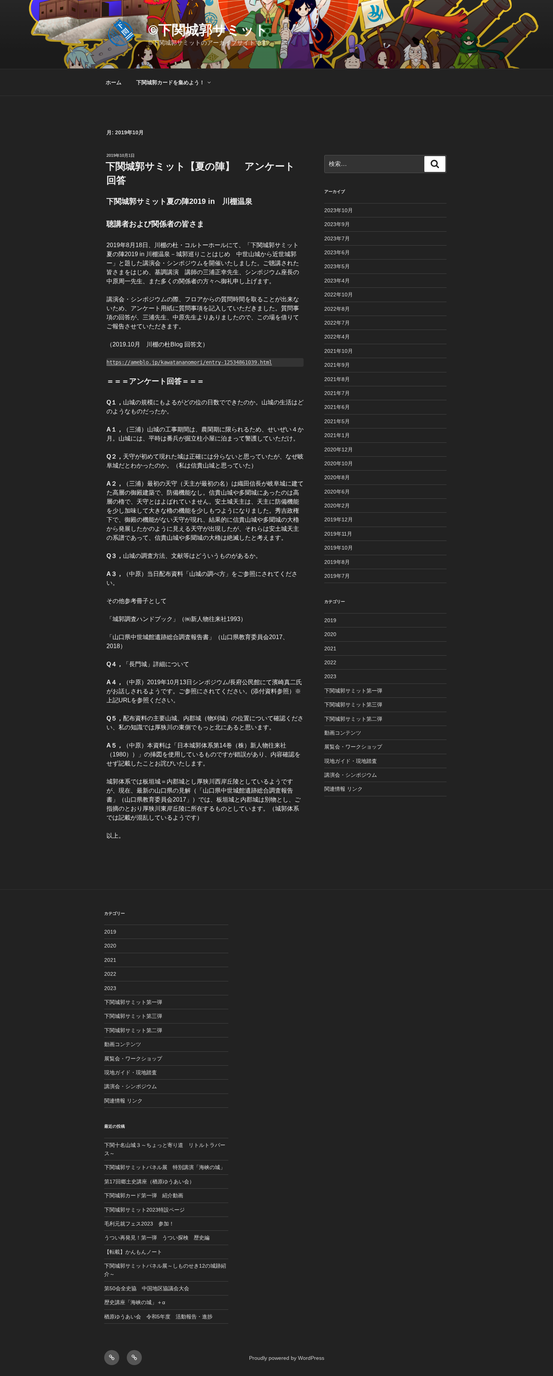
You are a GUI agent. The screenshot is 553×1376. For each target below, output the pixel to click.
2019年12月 (338, 519)
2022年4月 (337, 337)
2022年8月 (337, 309)
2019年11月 (338, 534)
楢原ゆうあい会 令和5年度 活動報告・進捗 (158, 1317)
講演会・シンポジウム (350, 775)
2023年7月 (337, 238)
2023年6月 (337, 252)
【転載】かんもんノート (133, 1252)
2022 (330, 662)
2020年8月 (337, 477)
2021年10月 (338, 351)
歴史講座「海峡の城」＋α (134, 1302)
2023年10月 (338, 210)
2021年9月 (337, 365)
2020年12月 (338, 450)
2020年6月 (337, 492)
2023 (330, 676)
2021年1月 (337, 435)
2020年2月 (337, 506)
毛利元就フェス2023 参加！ (139, 1224)
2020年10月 (338, 463)
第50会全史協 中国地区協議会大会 (146, 1288)
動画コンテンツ (342, 733)
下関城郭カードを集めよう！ (170, 82)
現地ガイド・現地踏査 (350, 761)
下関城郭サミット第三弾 (353, 705)
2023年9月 (337, 224)
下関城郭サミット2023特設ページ (144, 1210)
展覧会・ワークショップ (353, 747)
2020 (330, 634)
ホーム (114, 82)
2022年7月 (337, 323)
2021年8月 (337, 379)
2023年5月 (337, 266)
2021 (330, 648)
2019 (330, 620)
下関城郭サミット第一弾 (353, 691)
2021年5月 (337, 421)
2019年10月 (338, 548)
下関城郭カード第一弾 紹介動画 (143, 1195)
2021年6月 (337, 407)
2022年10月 (338, 295)
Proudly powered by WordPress (286, 1358)
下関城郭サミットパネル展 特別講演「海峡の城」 (164, 1167)
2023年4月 (337, 281)
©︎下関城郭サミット (208, 30)
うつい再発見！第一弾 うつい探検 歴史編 (157, 1238)
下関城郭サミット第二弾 (353, 719)
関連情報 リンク (343, 789)
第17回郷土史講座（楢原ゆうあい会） (149, 1182)
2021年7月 (337, 393)
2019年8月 (337, 562)
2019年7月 (337, 576)
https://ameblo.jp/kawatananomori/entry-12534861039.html (189, 362)
